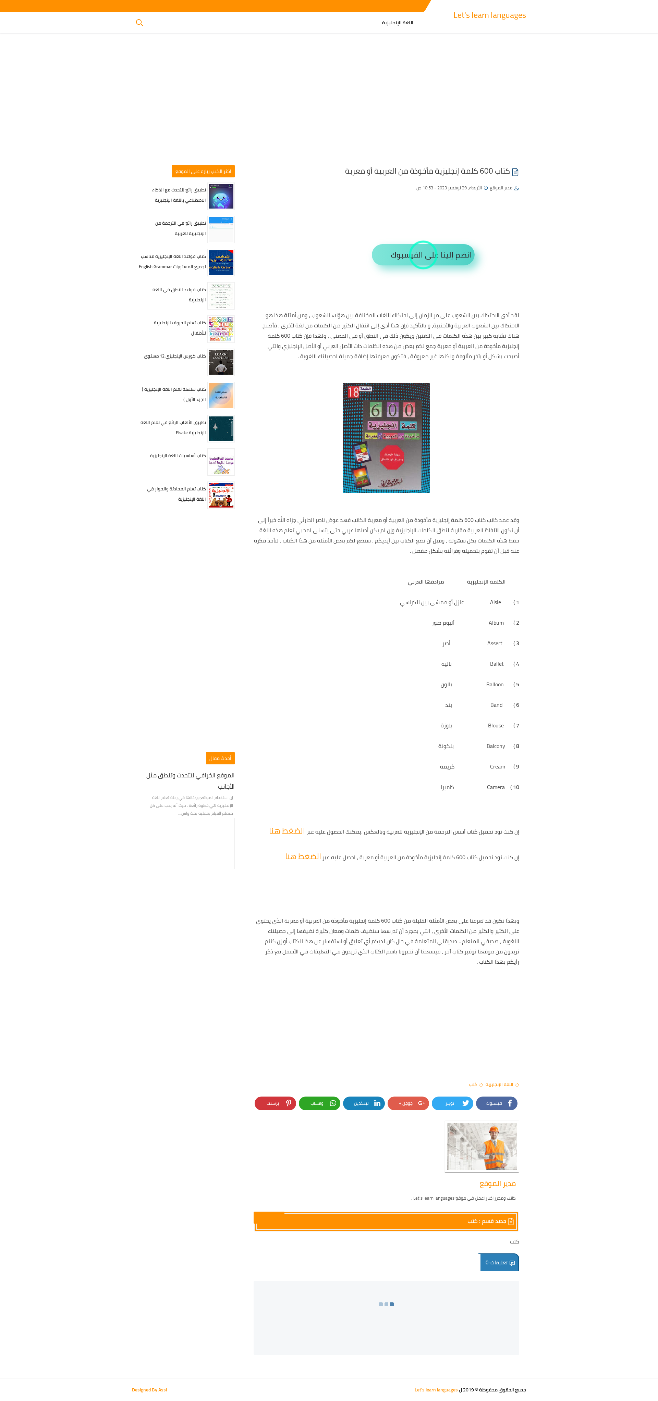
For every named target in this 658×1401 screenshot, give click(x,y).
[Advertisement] (329, 102)
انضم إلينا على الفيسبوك (431, 255)
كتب (473, 1084)
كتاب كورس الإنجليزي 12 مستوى (175, 356)
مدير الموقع (501, 188)
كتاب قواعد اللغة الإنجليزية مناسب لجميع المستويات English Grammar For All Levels (172, 266)
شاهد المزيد (269, 1217)
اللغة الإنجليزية (397, 22)
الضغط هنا (288, 830)
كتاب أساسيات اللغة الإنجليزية (178, 455)
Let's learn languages (489, 15)
